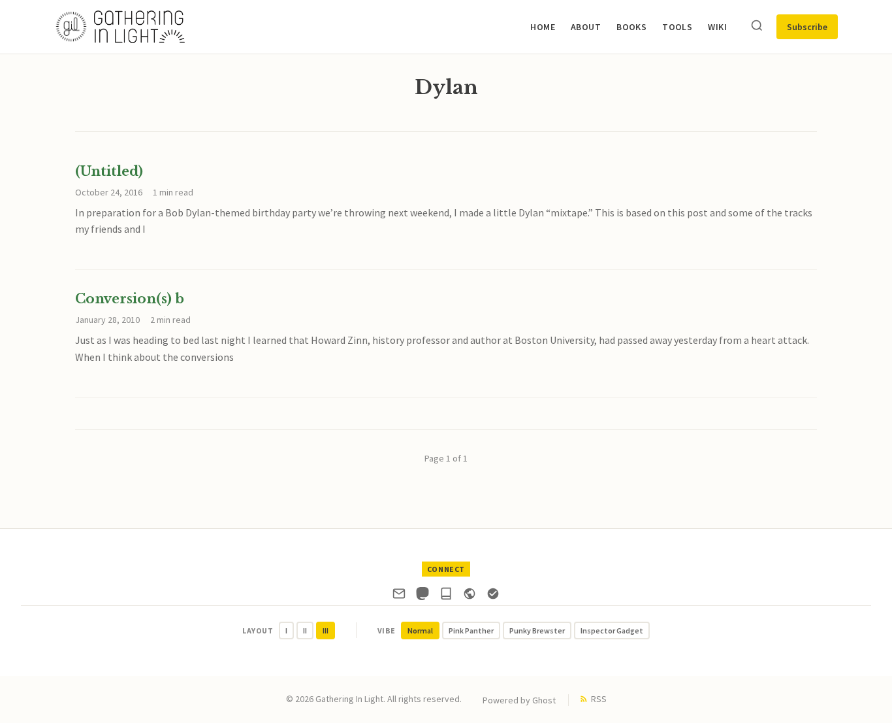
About (586, 27)
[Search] (757, 26)
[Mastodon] (422, 596)
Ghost (544, 700)
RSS (599, 699)
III (325, 630)
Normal (420, 630)
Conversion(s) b (129, 299)
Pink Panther (471, 630)
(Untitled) (109, 171)
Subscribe (807, 27)
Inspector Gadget (612, 630)
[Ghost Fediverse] (469, 596)
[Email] (399, 596)
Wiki (717, 27)
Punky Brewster (537, 630)
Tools (677, 27)
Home (542, 27)
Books (631, 27)
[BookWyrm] (446, 596)
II (305, 630)
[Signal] (493, 596)
